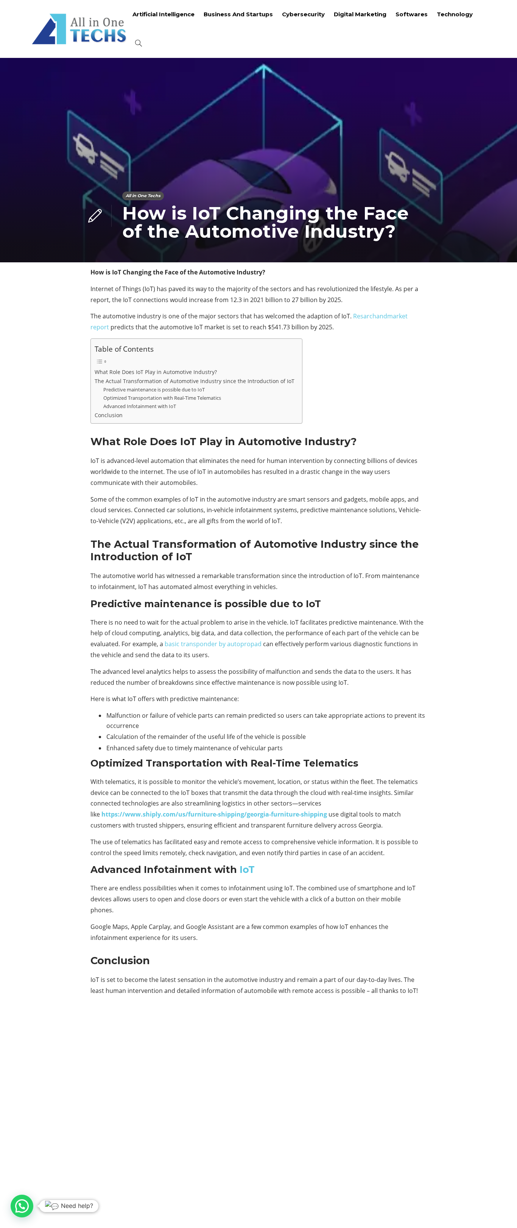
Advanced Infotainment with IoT (139, 406)
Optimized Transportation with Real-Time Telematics (162, 397)
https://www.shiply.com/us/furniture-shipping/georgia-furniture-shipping (214, 814)
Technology (455, 14)
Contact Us (468, 1211)
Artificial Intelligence (163, 14)
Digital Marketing (360, 14)
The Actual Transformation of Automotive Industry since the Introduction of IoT (194, 381)
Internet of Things (415, 1114)
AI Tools (415, 1049)
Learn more (60, 1144)
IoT (247, 869)
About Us (386, 1211)
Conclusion (109, 415)
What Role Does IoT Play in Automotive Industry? (156, 372)
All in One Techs (143, 195)
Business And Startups (238, 14)
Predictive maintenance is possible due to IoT (154, 389)
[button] (22, 1206)
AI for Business (415, 1035)
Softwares (412, 14)
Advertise (425, 1211)
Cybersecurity (303, 14)
